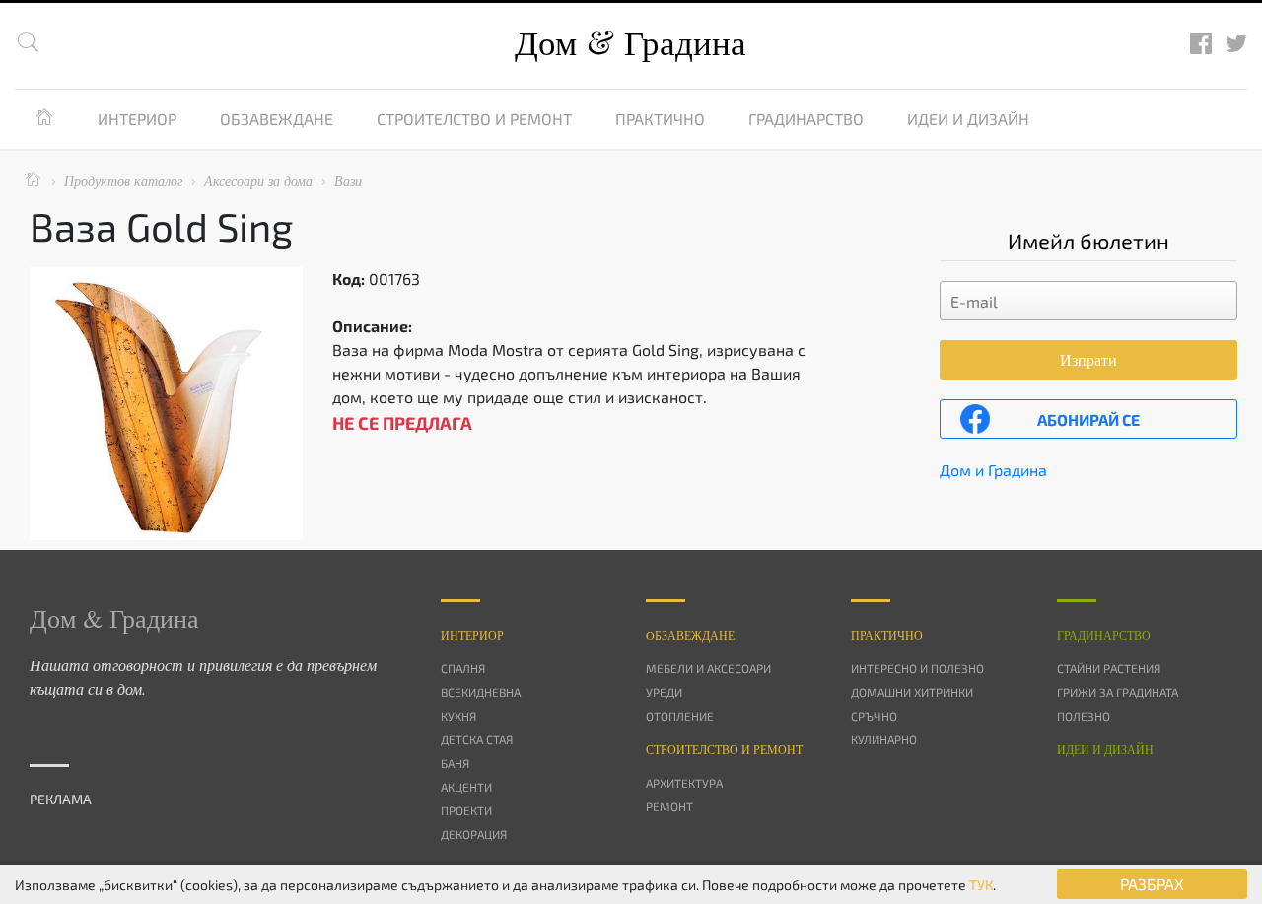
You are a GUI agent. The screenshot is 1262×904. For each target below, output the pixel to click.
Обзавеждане (276, 118)
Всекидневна (481, 692)
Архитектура (684, 783)
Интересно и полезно (917, 668)
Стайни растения (1108, 668)
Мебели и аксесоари (708, 668)
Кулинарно (884, 739)
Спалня (463, 668)
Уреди (664, 692)
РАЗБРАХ (1152, 883)
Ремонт (669, 806)
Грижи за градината (1117, 692)
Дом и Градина (993, 469)
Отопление (680, 716)
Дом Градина (630, 42)
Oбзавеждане (690, 635)
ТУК (981, 884)
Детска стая (477, 739)
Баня (455, 763)
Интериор (137, 118)
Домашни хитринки (912, 692)
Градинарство (806, 118)
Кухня (458, 716)
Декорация (474, 834)
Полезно (1083, 716)
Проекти (466, 810)
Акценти (466, 787)
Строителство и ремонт (474, 118)
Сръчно (874, 716)
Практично (660, 118)
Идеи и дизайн (968, 118)
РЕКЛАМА (61, 799)
